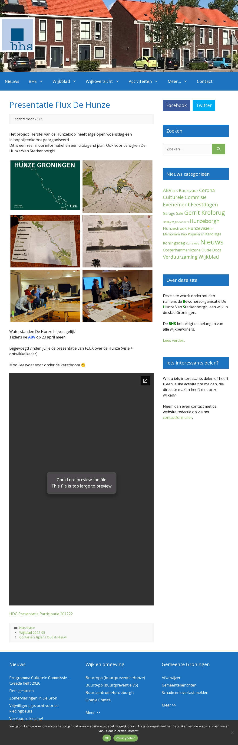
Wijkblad (61, 81)
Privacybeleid (126, 738)
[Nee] (232, 732)
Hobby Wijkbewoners (176, 222)
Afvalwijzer (171, 677)
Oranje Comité (98, 700)
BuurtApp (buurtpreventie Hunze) (115, 677)
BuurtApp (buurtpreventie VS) (112, 685)
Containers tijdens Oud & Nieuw (43, 637)
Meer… (174, 81)
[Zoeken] (218, 149)
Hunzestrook (175, 228)
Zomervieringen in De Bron (33, 698)
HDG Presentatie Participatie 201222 (41, 613)
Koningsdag (174, 243)
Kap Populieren (192, 234)
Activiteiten (140, 81)
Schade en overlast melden (185, 692)
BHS (33, 81)
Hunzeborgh (205, 220)
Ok (107, 738)
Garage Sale (173, 213)
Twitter (204, 105)
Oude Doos (211, 250)
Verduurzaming (180, 257)
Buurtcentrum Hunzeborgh (110, 692)
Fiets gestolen (21, 690)
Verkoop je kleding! (26, 718)
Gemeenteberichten (179, 685)
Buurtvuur (188, 190)
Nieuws (12, 81)
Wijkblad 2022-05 (32, 632)
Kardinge (213, 234)
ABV (167, 190)
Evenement (176, 204)
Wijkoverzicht (99, 81)
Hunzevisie (27, 627)
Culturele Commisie (185, 197)
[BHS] (17, 50)
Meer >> (93, 712)
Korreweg (192, 243)
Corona (207, 190)
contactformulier (177, 417)
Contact (205, 81)
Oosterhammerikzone (182, 250)
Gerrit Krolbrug (204, 212)
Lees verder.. (174, 340)
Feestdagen (204, 204)
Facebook (176, 105)
